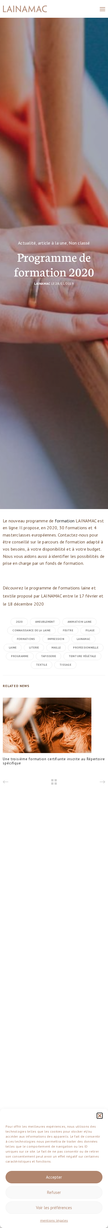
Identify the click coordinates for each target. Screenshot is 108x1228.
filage (90, 630)
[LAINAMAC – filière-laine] (25, 9)
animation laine (80, 622)
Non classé (79, 243)
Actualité (27, 243)
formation (65, 520)
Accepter (54, 1177)
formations (26, 639)
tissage (65, 665)
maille (56, 647)
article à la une (52, 243)
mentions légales (54, 1220)
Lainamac (42, 283)
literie (34, 647)
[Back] (54, 782)
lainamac (83, 639)
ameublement (45, 622)
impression (56, 639)
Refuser (54, 1192)
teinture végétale (82, 656)
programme (19, 656)
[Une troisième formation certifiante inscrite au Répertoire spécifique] (47, 727)
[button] (99, 1115)
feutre (68, 630)
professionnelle (85, 647)
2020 (19, 622)
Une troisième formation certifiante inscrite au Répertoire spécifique (54, 761)
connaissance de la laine (31, 630)
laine (12, 647)
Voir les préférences (54, 1207)
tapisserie (48, 656)
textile (41, 665)
